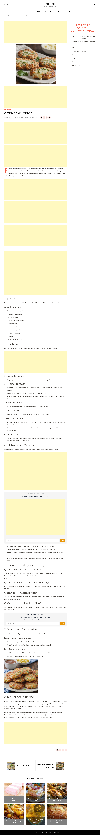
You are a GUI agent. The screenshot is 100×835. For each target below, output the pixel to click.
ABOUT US (76, 65)
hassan (6, 117)
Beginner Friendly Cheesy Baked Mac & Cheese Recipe (35, 820)
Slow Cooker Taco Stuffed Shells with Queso (57, 799)
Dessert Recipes (50, 12)
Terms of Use (76, 55)
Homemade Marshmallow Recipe (14, 799)
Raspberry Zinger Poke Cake (35, 799)
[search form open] (94, 5)
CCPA (74, 58)
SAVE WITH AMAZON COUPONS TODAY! (83, 28)
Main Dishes (37, 12)
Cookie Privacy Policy (79, 51)
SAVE (63, 540)
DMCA (74, 48)
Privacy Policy (69, 12)
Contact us (75, 62)
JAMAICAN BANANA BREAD (56, 821)
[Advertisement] (35, 32)
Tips (59, 12)
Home (29, 12)
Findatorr (49, 3)
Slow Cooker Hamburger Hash (14, 821)
